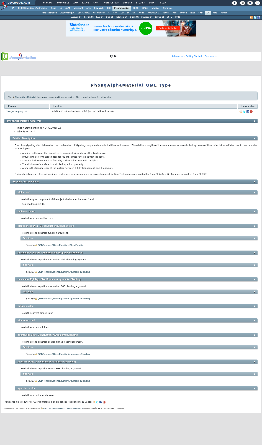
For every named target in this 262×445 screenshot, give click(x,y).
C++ (115, 13)
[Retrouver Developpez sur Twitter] (255, 17)
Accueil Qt (76, 17)
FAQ (75, 2)
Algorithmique (67, 13)
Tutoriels (62, 2)
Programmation (121, 8)
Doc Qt (109, 17)
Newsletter (111, 2)
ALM (67, 8)
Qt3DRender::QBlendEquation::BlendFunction (61, 245)
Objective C (153, 13)
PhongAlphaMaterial (25, 97)
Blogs (85, 2)
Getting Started (194, 56)
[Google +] (251, 111)
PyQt (177, 17)
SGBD (136, 8)
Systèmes (168, 8)
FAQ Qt (99, 17)
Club (163, 2)
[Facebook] (247, 111)
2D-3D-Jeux (83, 13)
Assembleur (99, 13)
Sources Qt (146, 17)
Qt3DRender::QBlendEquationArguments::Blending (64, 272)
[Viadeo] (241, 111)
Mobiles (156, 8)
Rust (192, 13)
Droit (152, 2)
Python (183, 13)
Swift (200, 13)
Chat (96, 2)
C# (122, 13)
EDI (109, 8)
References (177, 56)
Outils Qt (134, 17)
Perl (174, 13)
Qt (208, 13)
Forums (48, 2)
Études (140, 2)
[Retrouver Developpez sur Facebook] (258, 17)
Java (88, 8)
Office (145, 8)
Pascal (166, 13)
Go (133, 13)
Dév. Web (99, 8)
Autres (224, 13)
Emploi (127, 2)
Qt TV (169, 17)
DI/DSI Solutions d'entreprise (32, 8)
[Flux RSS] (251, 17)
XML (215, 13)
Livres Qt (159, 17)
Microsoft (78, 8)
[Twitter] (244, 111)
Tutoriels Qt (121, 17)
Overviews (209, 56)
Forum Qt (88, 17)
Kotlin (142, 13)
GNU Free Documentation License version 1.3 (63, 408)
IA (61, 8)
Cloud (53, 8)
